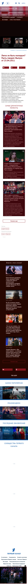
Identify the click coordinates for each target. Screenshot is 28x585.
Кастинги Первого (22, 559)
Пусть (8, 8)
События (9, 566)
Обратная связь (7, 563)
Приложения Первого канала (8, 559)
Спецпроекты (12, 557)
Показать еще (14, 221)
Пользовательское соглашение (17, 561)
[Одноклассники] (14, 68)
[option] (7, 42)
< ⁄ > (21, 68)
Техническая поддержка (19, 563)
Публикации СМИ (16, 566)
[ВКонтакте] (6, 68)
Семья (3, 234)
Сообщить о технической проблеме (18, 50)
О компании (4, 557)
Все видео (5, 561)
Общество (8, 234)
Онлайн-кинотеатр (22, 557)
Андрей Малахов (5, 228)
